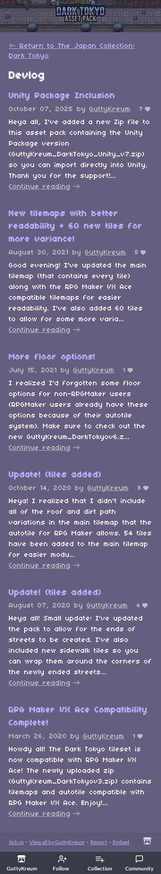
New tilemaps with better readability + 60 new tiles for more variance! (76, 227)
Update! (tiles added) (55, 475)
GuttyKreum (110, 109)
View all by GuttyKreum (57, 842)
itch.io (16, 842)
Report (98, 842)
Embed (121, 842)
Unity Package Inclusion (62, 96)
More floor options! (52, 357)
